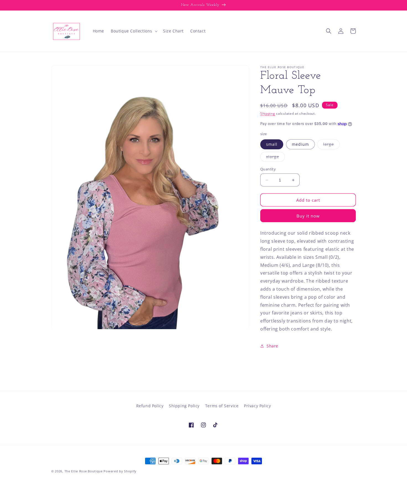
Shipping (267, 113)
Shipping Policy (184, 405)
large (331, 145)
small (271, 144)
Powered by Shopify (120, 471)
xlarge (275, 158)
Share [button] (272, 346)
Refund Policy (150, 405)
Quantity (268, 169)
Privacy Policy (257, 405)
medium (300, 144)
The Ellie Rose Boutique (84, 471)
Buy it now (308, 216)
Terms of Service (222, 405)
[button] (133, 31)
